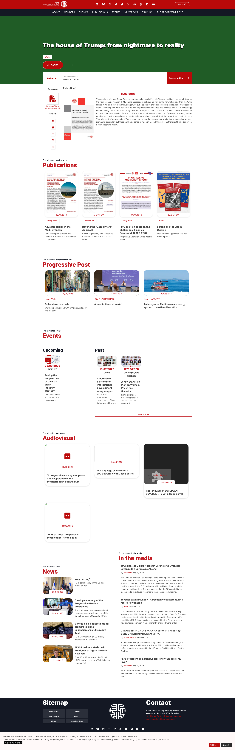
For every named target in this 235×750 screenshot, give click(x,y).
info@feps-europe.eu (172, 716)
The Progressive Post (170, 12)
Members (69, 12)
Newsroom (131, 12)
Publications (100, 12)
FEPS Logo (54, 716)
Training (147, 12)
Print (53, 147)
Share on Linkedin (53, 121)
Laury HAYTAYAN (152, 299)
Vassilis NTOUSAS (71, 80)
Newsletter (54, 711)
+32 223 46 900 (153, 716)
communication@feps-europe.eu (160, 719)
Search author (176, 78)
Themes (83, 12)
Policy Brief (52, 220)
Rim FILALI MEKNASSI (105, 299)
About (56, 12)
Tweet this (53, 140)
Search (181, 4)
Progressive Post (71, 76)
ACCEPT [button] (214, 745)
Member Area (77, 721)
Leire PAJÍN (51, 299)
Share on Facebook (53, 134)
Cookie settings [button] (13, 742)
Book (161, 220)
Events (116, 12)
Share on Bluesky (53, 127)
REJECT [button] (226, 745)
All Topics (52, 65)
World (47, 57)
